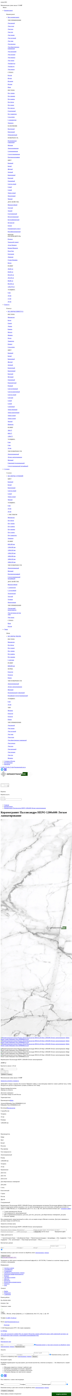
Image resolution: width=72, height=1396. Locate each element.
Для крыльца (11, 44)
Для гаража (11, 35)
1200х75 (10, 436)
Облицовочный (12, 135)
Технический (12, 593)
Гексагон (10, 672)
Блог (5, 1285)
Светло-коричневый (14, 391)
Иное (40, 1239)
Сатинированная (13, 151)
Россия (10, 75)
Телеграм (6, 1325)
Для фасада (11, 66)
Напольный (11, 132)
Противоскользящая (14, 157)
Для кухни (11, 26)
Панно (10, 678)
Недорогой (11, 222)
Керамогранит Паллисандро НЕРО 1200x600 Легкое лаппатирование (25, 808)
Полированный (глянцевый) (16, 692)
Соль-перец (11, 117)
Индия (10, 78)
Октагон (10, 675)
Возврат (6, 1276)
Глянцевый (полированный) (16, 463)
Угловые (10, 599)
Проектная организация (38, 1238)
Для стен (10, 32)
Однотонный (12, 111)
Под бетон (11, 102)
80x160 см (11, 284)
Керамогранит (8, 806)
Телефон (22, 1384)
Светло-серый (12, 184)
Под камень (11, 99)
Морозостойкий (12, 205)
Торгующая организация (29, 1239)
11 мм (9, 298)
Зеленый (10, 172)
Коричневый (11, 175)
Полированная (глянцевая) (12, 141)
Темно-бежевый (12, 409)
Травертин (11, 341)
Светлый (10, 397)
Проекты (7, 1283)
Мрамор (10, 335)
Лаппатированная (13, 148)
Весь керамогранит (13, 17)
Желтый (10, 362)
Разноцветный (12, 383)
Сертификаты (8, 1269)
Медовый (10, 377)
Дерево (10, 326)
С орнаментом (12, 120)
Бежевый (10, 163)
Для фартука (11, 63)
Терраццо (10, 123)
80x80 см (10, 281)
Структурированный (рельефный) (18, 466)
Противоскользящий (14, 574)
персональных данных (42, 1252)
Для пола (10, 29)
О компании (8, 1271)
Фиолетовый (11, 196)
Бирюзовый (11, 359)
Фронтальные (12, 602)
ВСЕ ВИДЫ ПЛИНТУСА (15, 311)
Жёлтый (10, 169)
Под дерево (11, 93)
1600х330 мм (11, 562)
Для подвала (11, 743)
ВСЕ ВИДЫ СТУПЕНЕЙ (15, 476)
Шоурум (6, 1279)
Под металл (11, 108)
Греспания (11, 254)
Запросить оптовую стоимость (10, 1081)
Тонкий (10, 211)
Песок (9, 338)
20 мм (9, 301)
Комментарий (46, 1384)
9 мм (9, 292)
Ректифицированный (14, 231)
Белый (10, 166)
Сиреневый (11, 406)
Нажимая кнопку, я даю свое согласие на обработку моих (53, 1345)
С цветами (11, 660)
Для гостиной (12, 38)
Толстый (10, 208)
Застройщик (51, 1238)
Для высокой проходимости (12, 609)
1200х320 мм (11, 550)
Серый (10, 187)
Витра (9, 263)
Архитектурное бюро (9, 1238)
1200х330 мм (11, 553)
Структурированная (14, 154)
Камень (10, 329)
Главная (6, 805)
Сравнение (7, 1294)
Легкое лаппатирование (15, 457)
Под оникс (11, 105)
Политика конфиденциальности (13, 1274)
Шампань (10, 424)
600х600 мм (11, 666)
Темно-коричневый (13, 412)
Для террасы (11, 57)
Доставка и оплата (9, 1277)
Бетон (9, 320)
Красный (10, 178)
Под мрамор (11, 96)
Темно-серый (12, 193)
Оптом (10, 225)
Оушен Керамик (12, 260)
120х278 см (11, 286)
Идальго (10, 239)
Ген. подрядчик (62, 1238)
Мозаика (10, 710)
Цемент (10, 344)
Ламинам (10, 257)
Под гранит (11, 648)
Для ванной (11, 23)
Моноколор (11, 317)
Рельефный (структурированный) (18, 695)
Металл (10, 332)
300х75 (10, 430)
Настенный (11, 129)
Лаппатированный (13, 454)
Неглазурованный (13, 217)
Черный (10, 199)
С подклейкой (12, 590)
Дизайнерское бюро (23, 1238)
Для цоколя (11, 69)
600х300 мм (11, 544)
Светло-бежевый (13, 389)
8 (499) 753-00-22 (6, 767)
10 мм (9, 295)
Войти (6, 1291)
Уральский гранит (13, 242)
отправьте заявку (66, 1208)
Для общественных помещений (13, 47)
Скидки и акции (9, 1268)
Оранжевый (11, 181)
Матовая (10, 145)
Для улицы (11, 60)
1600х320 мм (11, 559)
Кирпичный (11, 368)
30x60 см (10, 269)
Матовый (10, 460)
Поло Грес (11, 251)
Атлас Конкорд (12, 245)
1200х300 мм (11, 547)
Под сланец (11, 532)
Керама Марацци (13, 248)
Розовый (10, 386)
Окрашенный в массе (14, 228)
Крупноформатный (13, 219)
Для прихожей (12, 51)
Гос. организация (14, 1239)
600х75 (10, 433)
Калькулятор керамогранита (12, 1282)
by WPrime (4, 1331)
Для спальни (11, 54)
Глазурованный (12, 214)
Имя (2, 1384)
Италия (10, 84)
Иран (9, 87)
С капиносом (12, 587)
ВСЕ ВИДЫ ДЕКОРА (14, 636)
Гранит (10, 323)
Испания (10, 81)
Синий (10, 190)
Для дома (10, 41)
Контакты (7, 1280)
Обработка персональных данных (14, 1272)
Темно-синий (12, 418)
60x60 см (10, 272)
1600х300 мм (11, 556)
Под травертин (12, 114)
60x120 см (11, 275)
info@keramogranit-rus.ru (18, 767)
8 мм (9, 442)
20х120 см (11, 278)
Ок (2, 1338)
